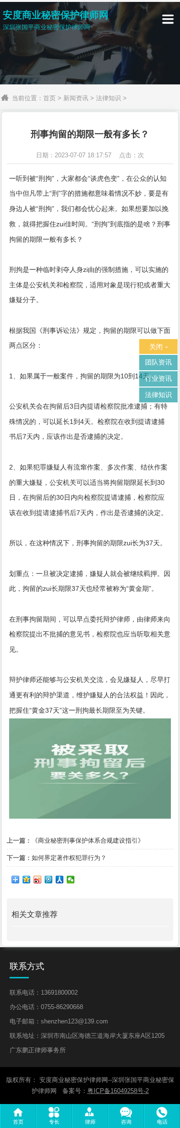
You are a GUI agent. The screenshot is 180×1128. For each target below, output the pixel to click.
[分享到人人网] (60, 879)
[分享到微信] (71, 879)
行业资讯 (158, 378)
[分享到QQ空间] (27, 879)
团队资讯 (158, 362)
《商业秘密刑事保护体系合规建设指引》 (88, 840)
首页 (49, 98)
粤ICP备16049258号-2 (118, 1090)
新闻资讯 (75, 98)
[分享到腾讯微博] (49, 879)
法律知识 (108, 98)
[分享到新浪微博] (38, 879)
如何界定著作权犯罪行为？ (69, 857)
